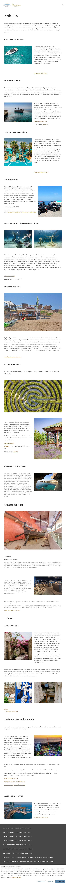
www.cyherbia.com (9, 443)
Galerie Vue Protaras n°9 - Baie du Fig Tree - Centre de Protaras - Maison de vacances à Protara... (28, 861)
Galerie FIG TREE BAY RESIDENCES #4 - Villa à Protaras (17, 840)
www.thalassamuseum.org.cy (12, 610)
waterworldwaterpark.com (41, 172)
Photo (6, 709)
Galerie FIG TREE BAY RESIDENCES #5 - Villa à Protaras (17, 836)
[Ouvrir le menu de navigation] (62, 5)
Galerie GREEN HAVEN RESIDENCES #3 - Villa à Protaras (18, 853)
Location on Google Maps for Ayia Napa (14, 785)
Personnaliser (41, 881)
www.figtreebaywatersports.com (12, 357)
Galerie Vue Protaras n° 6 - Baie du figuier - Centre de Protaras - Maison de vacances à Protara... (28, 857)
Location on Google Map (11, 711)
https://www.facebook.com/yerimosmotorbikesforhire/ (22, 212)
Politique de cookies (15, 877)
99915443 (15, 451)
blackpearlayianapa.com (40, 121)
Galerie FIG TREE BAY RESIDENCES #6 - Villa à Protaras (17, 832)
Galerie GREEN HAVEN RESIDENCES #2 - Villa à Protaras (18, 849)
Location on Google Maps (41, 817)
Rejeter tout (50, 881)
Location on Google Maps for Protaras (14, 781)
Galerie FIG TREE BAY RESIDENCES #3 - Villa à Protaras (17, 845)
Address (6, 446)
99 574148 (45, 124)
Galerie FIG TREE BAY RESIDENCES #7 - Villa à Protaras (17, 828)
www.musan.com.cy (9, 276)
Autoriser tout (60, 881)
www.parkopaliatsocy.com (11, 778)
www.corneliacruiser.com (40, 73)
